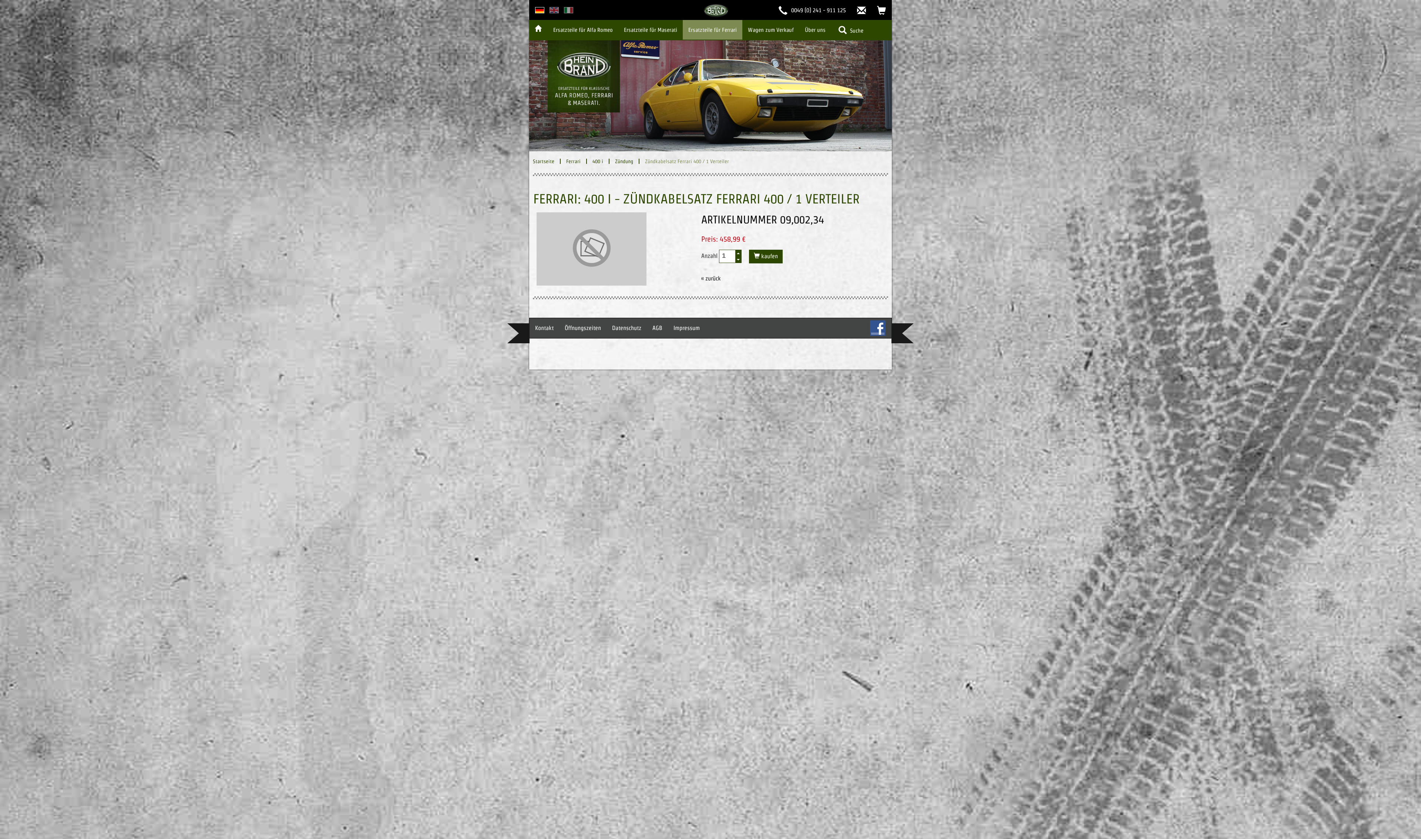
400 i (597, 161)
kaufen (769, 256)
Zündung (624, 161)
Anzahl (710, 256)
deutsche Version (539, 10)
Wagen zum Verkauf (771, 30)
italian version (568, 10)
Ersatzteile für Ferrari (712, 30)
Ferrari (573, 161)
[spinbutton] (727, 256)
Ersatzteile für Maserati (650, 30)
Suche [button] (856, 30)
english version (554, 10)
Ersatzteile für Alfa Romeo (583, 30)
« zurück (711, 278)
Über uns (815, 30)
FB (878, 328)
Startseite (543, 161)
